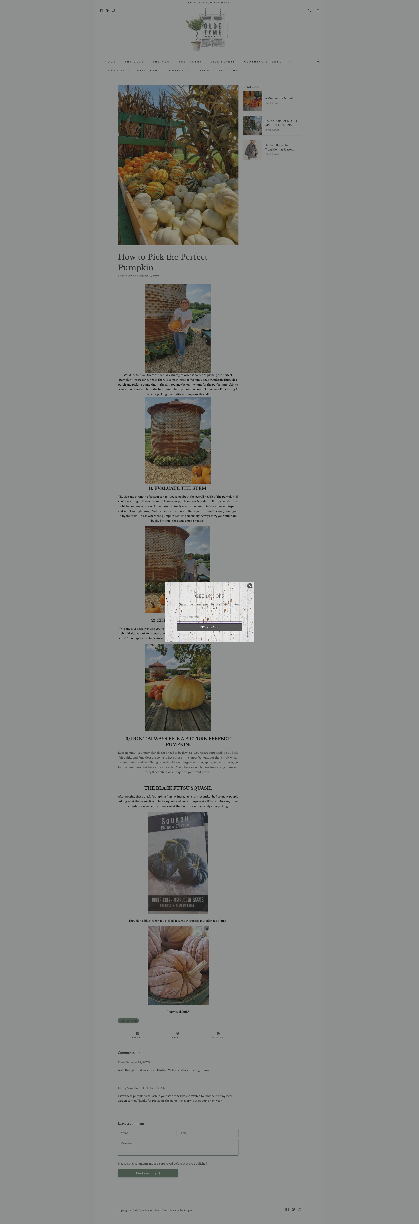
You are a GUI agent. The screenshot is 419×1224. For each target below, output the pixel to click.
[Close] (250, 586)
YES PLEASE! (209, 627)
